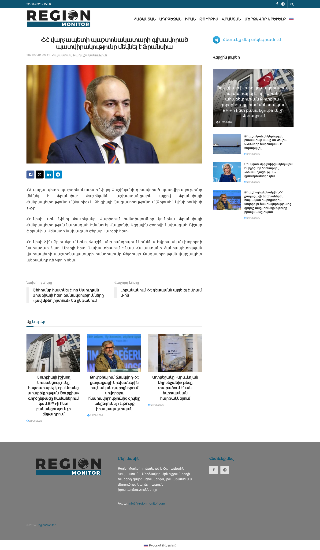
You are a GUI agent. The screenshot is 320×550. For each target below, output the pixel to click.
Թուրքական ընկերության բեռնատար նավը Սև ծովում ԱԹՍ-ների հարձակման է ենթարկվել (265, 142)
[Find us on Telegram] (283, 4)
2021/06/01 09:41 (38, 55)
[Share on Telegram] (58, 174)
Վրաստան (231, 19)
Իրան (190, 19)
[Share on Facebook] (30, 174)
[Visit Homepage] (58, 18)
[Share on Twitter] (40, 174)
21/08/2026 (35, 420)
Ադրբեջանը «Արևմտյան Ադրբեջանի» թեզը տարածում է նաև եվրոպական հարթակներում (175, 387)
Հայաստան (145, 19)
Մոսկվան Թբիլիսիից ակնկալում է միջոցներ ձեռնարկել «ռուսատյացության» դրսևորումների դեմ (268, 170)
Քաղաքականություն (90, 55)
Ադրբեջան (170, 19)
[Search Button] (292, 4)
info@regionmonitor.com (147, 503)
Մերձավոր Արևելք (265, 19)
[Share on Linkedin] (49, 174)
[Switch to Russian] (291, 19)
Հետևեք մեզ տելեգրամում (252, 39)
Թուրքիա (208, 19)
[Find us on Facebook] (277, 4)
